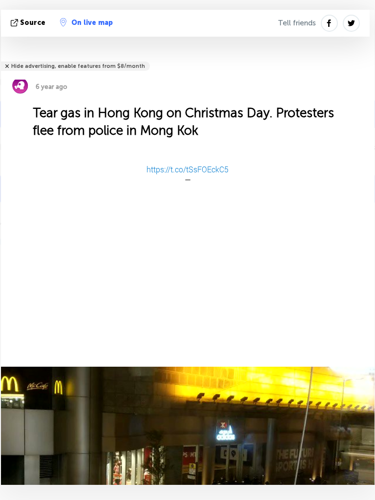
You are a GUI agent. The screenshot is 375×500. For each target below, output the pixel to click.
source (32, 23)
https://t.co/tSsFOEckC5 (187, 169)
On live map (92, 23)
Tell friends (297, 23)
